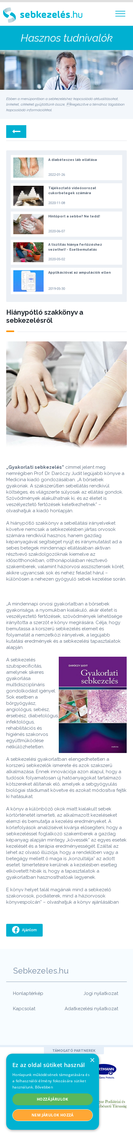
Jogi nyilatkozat (101, 993)
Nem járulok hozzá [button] (53, 1115)
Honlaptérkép (28, 993)
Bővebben (44, 1087)
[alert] (52, 1092)
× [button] (92, 1060)
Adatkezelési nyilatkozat (91, 1008)
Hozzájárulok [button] (52, 1099)
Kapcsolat (24, 1008)
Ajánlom (29, 930)
